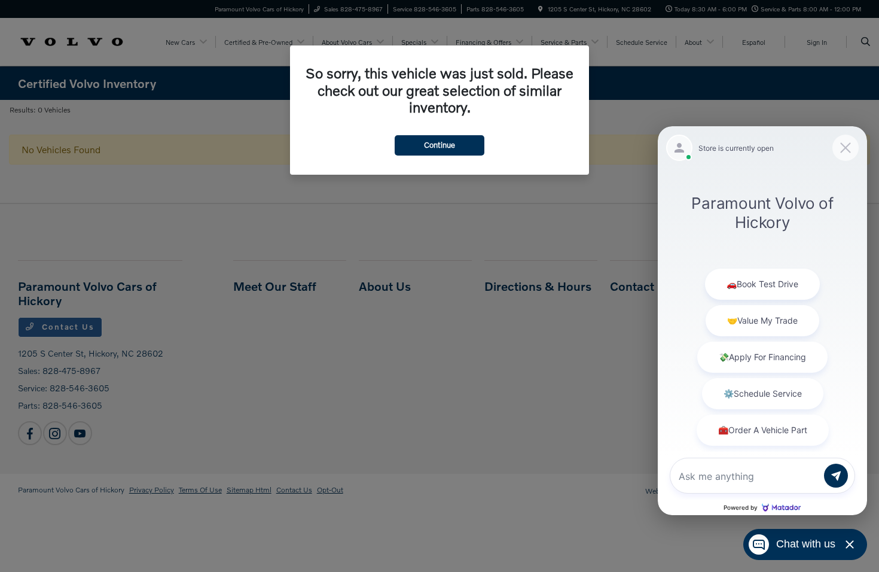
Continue (439, 145)
